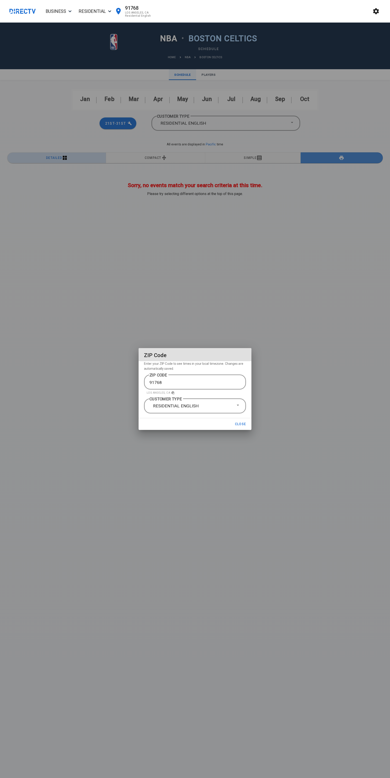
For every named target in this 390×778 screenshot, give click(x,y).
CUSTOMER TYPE (165, 399)
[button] (195, 392)
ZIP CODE (158, 375)
